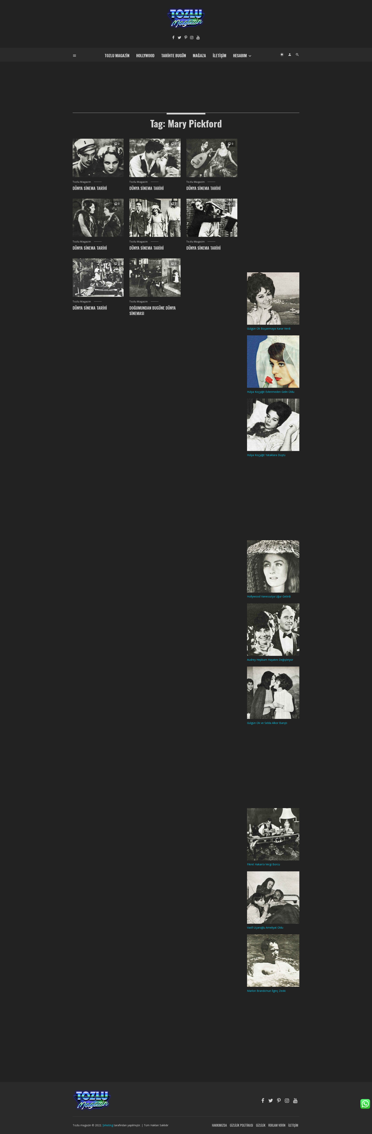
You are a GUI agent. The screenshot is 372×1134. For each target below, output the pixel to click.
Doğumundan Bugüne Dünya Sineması (152, 310)
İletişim (219, 55)
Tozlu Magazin (117, 55)
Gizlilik (260, 1125)
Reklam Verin (276, 1125)
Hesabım (240, 55)
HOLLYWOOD (145, 55)
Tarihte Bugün (173, 55)
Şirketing (108, 1125)
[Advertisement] (186, 80)
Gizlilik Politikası (241, 1125)
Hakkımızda (219, 1125)
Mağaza (199, 55)
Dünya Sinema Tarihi (90, 188)
